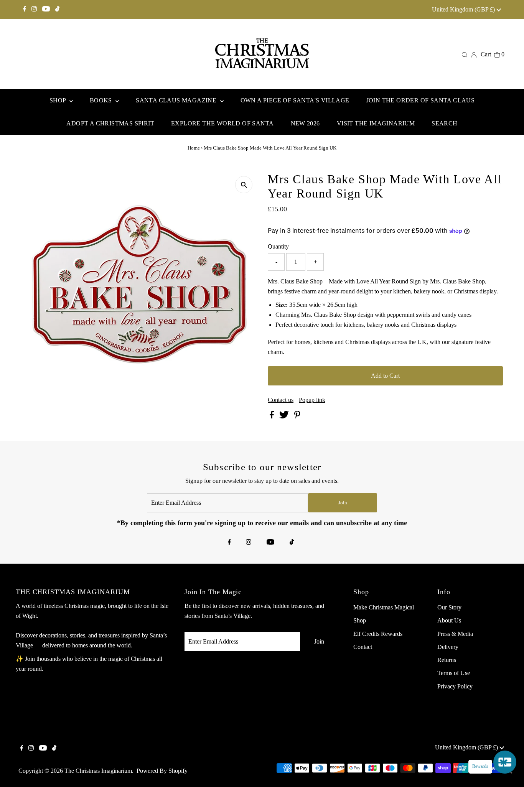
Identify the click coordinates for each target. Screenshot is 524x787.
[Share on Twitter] (284, 416)
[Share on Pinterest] (297, 416)
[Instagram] (34, 9)
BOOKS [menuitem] (102, 100)
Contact (362, 647)
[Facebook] (24, 9)
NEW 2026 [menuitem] (305, 123)
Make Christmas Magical (383, 607)
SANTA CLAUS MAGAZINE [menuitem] (177, 100)
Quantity (278, 246)
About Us (449, 620)
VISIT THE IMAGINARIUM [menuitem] (376, 123)
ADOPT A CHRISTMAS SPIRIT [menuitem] (110, 123)
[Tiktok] (57, 9)
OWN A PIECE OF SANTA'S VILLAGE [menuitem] (295, 100)
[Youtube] (46, 9)
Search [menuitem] (444, 123)
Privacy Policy (455, 686)
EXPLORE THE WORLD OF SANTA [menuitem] (222, 123)
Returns (446, 660)
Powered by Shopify (162, 770)
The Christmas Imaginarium (98, 770)
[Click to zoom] (243, 184)
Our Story (449, 607)
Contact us (280, 400)
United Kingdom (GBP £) (464, 9)
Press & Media (455, 634)
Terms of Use (453, 673)
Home (194, 148)
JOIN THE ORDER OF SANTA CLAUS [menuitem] (420, 100)
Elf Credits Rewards (377, 634)
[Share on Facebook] (272, 416)
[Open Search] (464, 54)
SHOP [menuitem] (58, 100)
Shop (359, 620)
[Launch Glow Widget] (504, 762)
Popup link (312, 400)
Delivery (447, 647)
